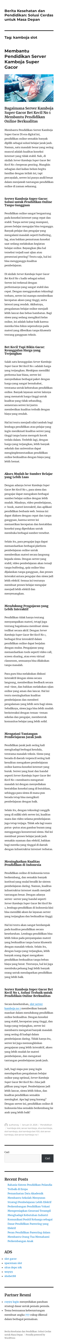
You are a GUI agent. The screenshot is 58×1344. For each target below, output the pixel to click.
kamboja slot (13, 1128)
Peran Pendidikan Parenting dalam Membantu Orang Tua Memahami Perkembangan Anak (29, 1237)
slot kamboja (11, 1131)
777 (27, 1314)
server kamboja (29, 1128)
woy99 (8, 1271)
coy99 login (11, 1301)
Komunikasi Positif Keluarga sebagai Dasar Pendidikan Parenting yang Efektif (30, 1224)
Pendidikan (46, 1125)
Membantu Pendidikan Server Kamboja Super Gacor (25, 59)
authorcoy (14, 1125)
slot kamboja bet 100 (29, 1131)
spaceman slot (13, 1263)
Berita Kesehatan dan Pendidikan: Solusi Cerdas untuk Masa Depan (28, 15)
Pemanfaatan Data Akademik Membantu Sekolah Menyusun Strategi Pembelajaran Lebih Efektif (29, 1198)
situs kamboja (45, 1128)
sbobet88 (10, 1276)
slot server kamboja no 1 (27, 1134)
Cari (6, 1152)
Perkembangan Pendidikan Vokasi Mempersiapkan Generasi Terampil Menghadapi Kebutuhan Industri (29, 1211)
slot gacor (10, 1258)
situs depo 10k (13, 1267)
